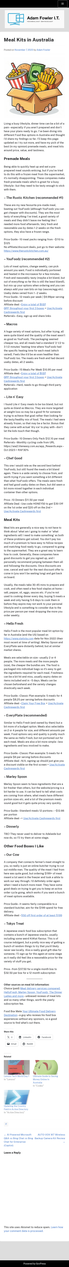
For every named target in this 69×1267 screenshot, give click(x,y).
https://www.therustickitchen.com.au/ (26, 250)
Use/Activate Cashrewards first (22, 511)
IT (6, 1124)
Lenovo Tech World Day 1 (16, 1076)
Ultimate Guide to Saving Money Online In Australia (45, 1079)
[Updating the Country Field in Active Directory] (17, 1097)
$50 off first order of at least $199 (41, 915)
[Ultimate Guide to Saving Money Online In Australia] (46, 1067)
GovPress (41, 1263)
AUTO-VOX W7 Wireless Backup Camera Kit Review (50, 1138)
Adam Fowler (43, 50)
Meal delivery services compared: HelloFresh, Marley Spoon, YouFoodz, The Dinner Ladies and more (33, 992)
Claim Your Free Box (33, 703)
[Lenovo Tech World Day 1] (17, 1067)
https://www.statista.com (19, 638)
